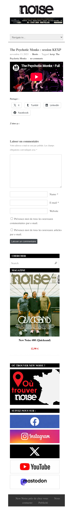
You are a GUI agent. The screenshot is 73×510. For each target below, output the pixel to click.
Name (53, 194)
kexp (52, 54)
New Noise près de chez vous (32, 498)
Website (54, 211)
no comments (36, 58)
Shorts (35, 54)
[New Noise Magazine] (36, 12)
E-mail (53, 202)
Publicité (43, 502)
